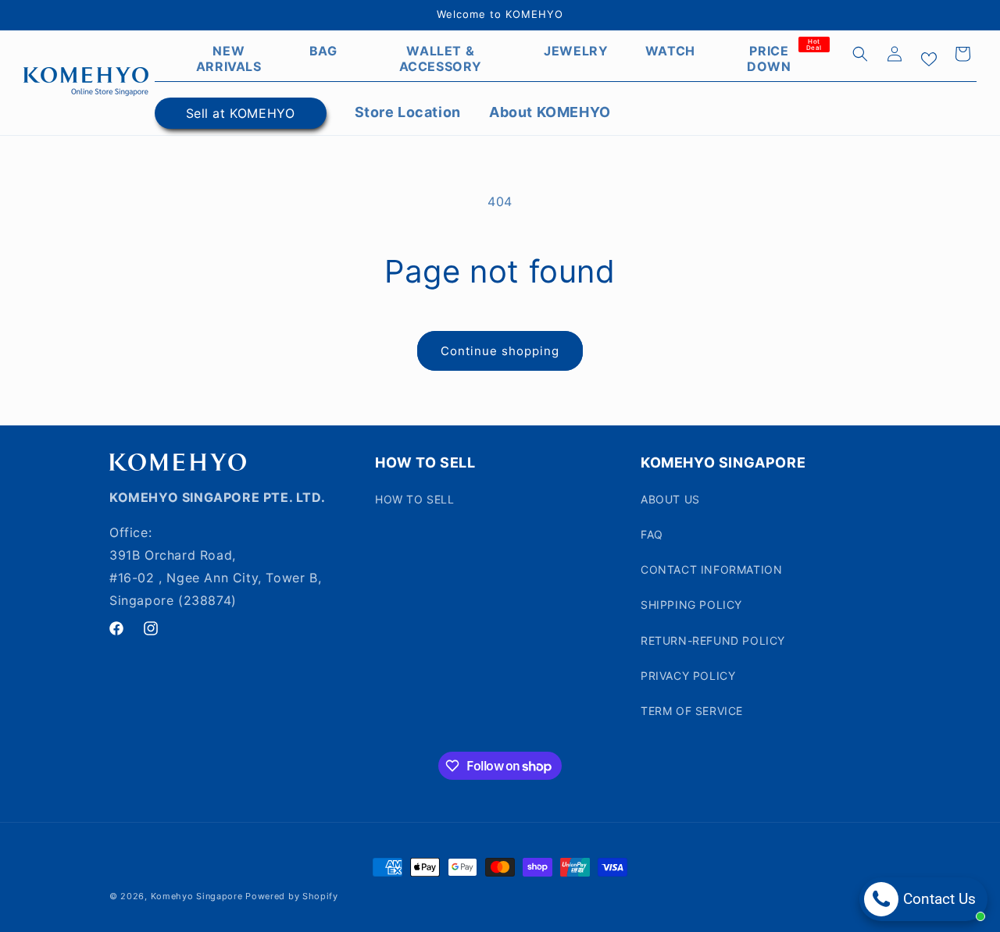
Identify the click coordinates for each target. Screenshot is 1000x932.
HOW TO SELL (415, 499)
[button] (860, 54)
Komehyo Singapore (197, 896)
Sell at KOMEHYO (240, 113)
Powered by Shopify (291, 896)
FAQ (652, 534)
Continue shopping (500, 350)
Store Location (408, 112)
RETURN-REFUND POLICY (713, 640)
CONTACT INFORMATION (711, 569)
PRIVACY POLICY (688, 675)
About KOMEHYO (550, 112)
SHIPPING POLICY (691, 604)
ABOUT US (670, 499)
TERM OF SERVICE (692, 710)
